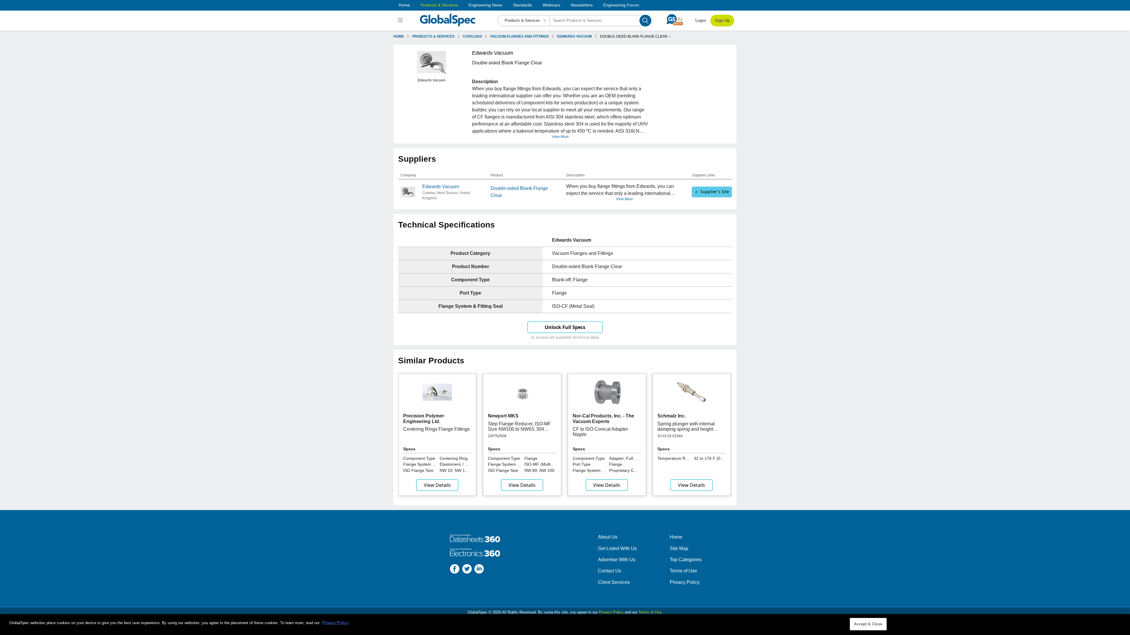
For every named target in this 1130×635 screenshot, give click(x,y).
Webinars (551, 5)
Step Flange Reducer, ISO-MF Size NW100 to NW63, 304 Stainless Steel (519, 429)
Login (700, 20)
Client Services (614, 582)
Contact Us (609, 570)
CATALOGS (472, 36)
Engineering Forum (621, 5)
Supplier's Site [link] (714, 191)
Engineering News (485, 5)
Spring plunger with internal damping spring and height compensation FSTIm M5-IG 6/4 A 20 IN (690, 431)
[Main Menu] (401, 20)
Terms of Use (683, 570)
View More (560, 137)
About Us (607, 536)
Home (404, 5)
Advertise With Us (616, 559)
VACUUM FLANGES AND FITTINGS (519, 36)
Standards (522, 5)
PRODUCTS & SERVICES (433, 36)
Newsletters (582, 5)
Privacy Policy (684, 582)
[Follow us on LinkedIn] (479, 570)
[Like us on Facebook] (454, 570)
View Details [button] (437, 485)
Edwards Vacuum (440, 186)
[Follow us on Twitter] (467, 570)
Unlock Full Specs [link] (565, 327)
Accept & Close (868, 624)
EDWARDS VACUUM (574, 36)
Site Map (679, 548)
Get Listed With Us (617, 548)
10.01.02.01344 (670, 436)
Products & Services (439, 5)
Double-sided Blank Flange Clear (519, 192)
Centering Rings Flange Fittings (436, 429)
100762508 (497, 436)
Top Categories (686, 559)
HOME (398, 36)
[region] (565, 624)
